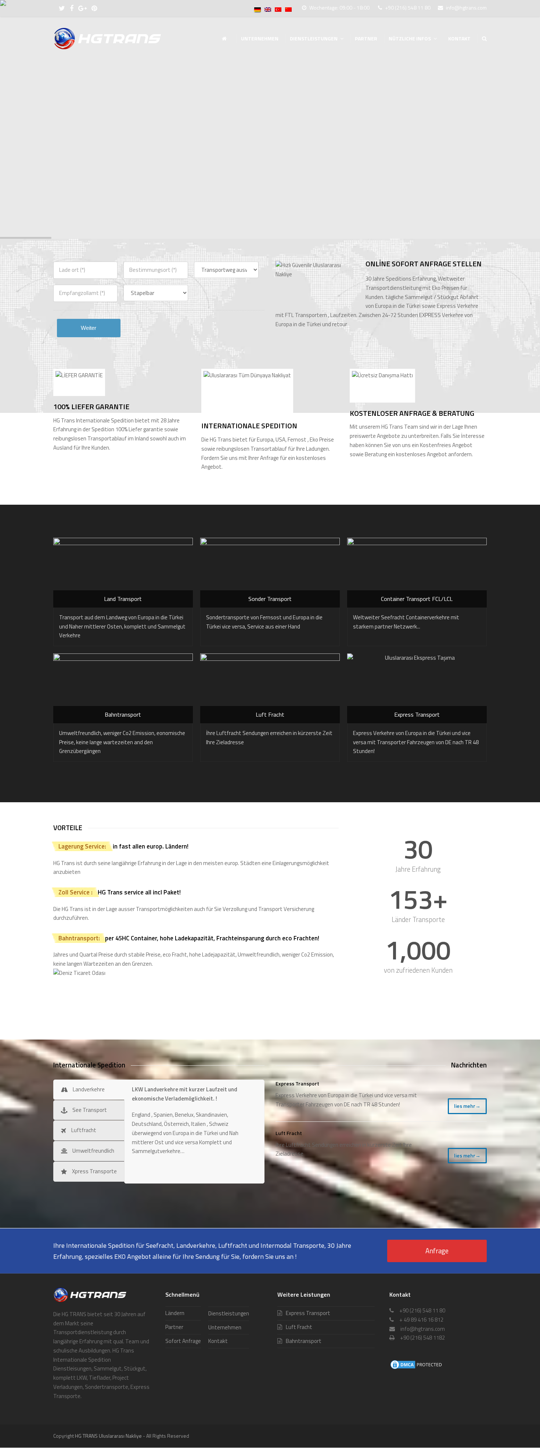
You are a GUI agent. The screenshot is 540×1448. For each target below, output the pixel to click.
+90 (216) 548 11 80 (408, 7)
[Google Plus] (82, 8)
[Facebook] (71, 8)
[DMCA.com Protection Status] (416, 1368)
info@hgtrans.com (466, 7)
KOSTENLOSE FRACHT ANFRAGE (195, 147)
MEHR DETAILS (90, 147)
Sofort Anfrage (183, 1341)
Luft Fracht (289, 1133)
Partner (174, 1327)
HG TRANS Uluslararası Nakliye (108, 1436)
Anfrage (437, 1251)
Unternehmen (224, 1327)
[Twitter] (62, 8)
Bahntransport (303, 1341)
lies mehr (467, 1106)
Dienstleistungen (228, 1313)
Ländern (174, 1313)
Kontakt (218, 1341)
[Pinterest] (94, 8)
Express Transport (297, 1083)
